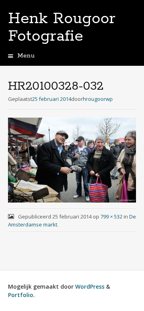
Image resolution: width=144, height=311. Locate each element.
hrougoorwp (98, 98)
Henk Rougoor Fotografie (62, 27)
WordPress (89, 286)
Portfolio (20, 295)
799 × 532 (111, 216)
